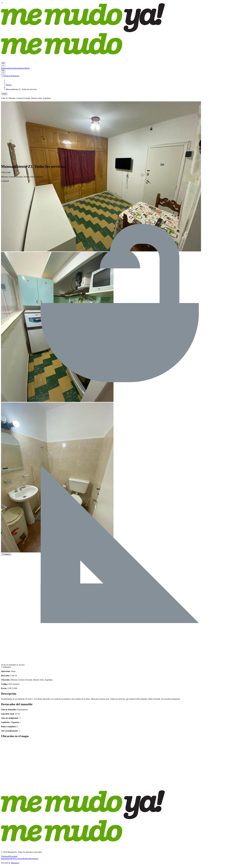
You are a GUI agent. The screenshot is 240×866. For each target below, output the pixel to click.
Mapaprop (15, 863)
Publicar (6, 76)
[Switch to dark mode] (2, 76)
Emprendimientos (8, 68)
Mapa (27, 68)
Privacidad (13, 856)
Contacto (19, 858)
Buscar (9, 85)
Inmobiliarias (20, 68)
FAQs (13, 858)
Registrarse (14, 76)
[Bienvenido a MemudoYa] (2, 2)
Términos (4, 856)
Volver (4, 94)
